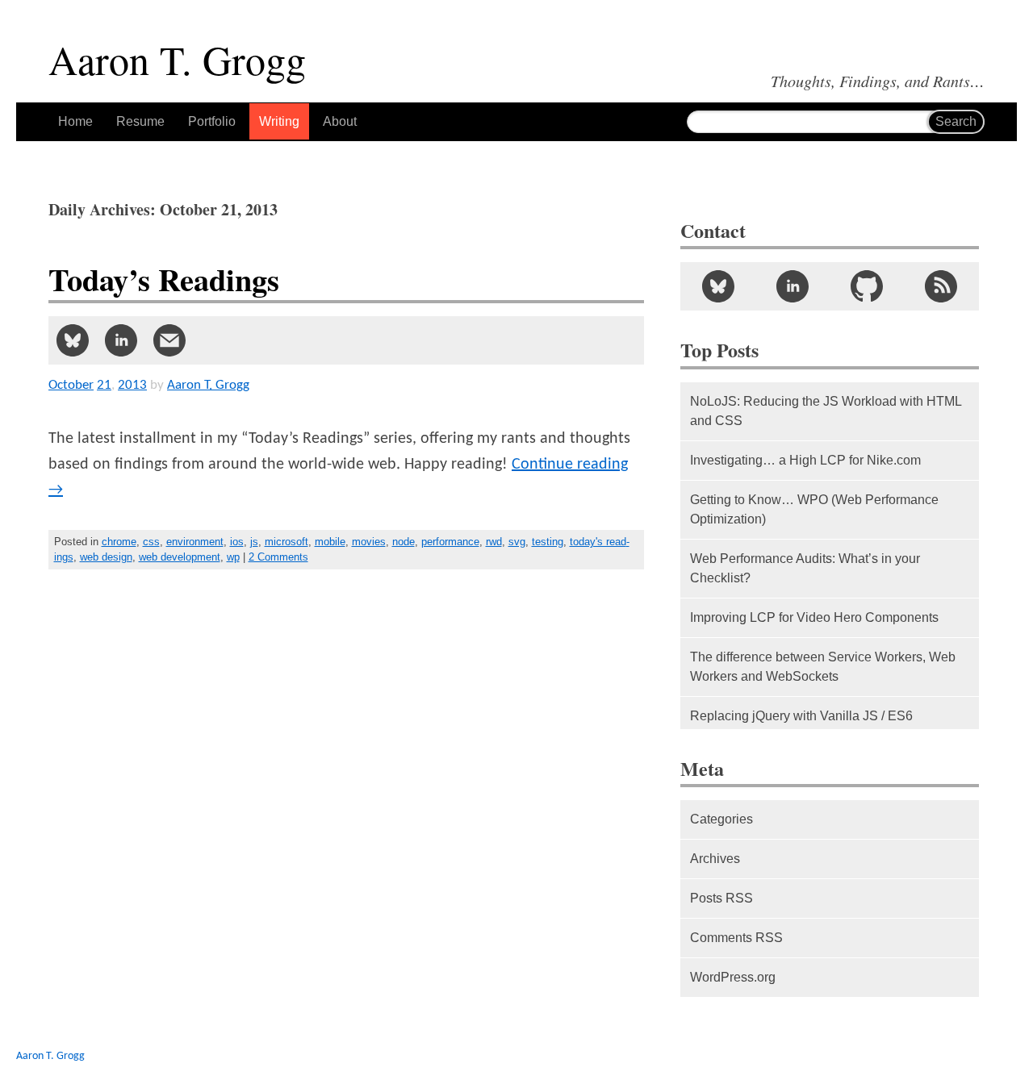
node (403, 542)
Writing (279, 121)
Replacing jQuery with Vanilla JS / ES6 (801, 716)
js (254, 542)
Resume (140, 121)
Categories (721, 819)
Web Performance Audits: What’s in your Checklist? (805, 568)
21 (104, 385)
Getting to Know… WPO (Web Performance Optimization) (814, 509)
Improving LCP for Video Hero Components (814, 617)
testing (547, 542)
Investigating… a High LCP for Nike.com (805, 460)
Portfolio (212, 121)
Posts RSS (721, 898)
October (71, 385)
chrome (119, 542)
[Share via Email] (169, 340)
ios (237, 542)
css (151, 542)
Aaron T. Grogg (50, 1056)
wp (233, 557)
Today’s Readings (163, 280)
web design (106, 557)
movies (369, 542)
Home (75, 121)
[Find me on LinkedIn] (792, 286)
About (340, 121)
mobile (330, 542)
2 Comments (278, 557)
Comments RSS (736, 937)
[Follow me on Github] (867, 286)
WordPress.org (733, 977)
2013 (132, 385)
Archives (715, 858)
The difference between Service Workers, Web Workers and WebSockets (823, 666)
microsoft (286, 542)
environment (195, 542)
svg (516, 542)
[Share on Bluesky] (72, 340)
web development (179, 557)
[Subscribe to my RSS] (941, 286)
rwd (494, 542)
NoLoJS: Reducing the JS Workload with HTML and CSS (826, 410)
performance (450, 542)
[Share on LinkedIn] (121, 340)
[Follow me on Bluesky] (717, 286)
